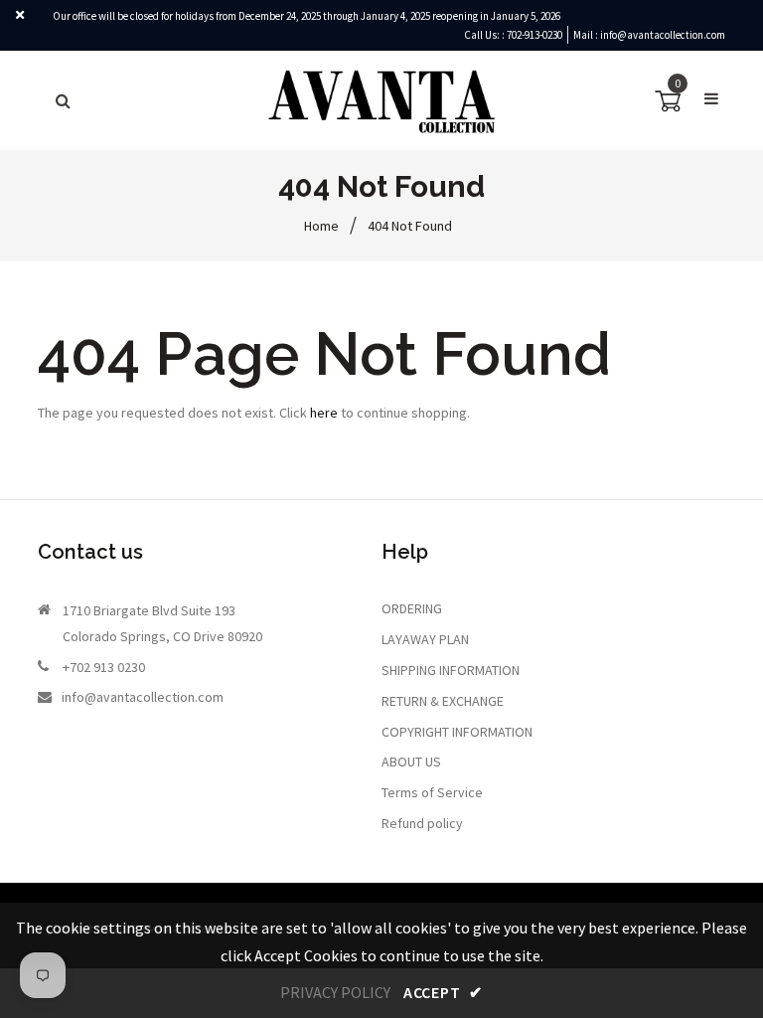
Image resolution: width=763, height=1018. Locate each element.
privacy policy (335, 992)
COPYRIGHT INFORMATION (457, 732)
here (324, 413)
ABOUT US (411, 761)
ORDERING (412, 608)
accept (443, 992)
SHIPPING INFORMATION (451, 670)
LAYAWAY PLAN (425, 639)
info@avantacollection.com (662, 35)
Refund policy (422, 823)
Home (321, 226)
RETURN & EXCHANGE (443, 701)
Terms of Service (432, 792)
